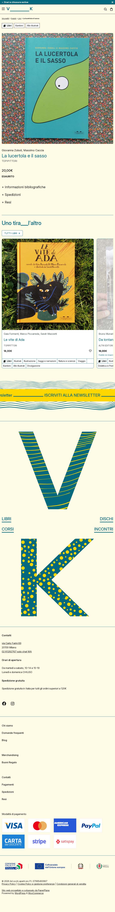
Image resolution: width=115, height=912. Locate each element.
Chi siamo (7, 725)
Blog (4, 740)
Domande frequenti (13, 732)
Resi (8, 202)
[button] (90, 350)
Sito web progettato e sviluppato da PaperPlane (26, 890)
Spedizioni (13, 195)
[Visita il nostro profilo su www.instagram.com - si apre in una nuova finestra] (12, 703)
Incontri (103, 529)
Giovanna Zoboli (12, 150)
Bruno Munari (106, 333)
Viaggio (82, 361)
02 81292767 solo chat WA (17, 651)
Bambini (19, 25)
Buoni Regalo (9, 762)
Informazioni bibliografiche (25, 187)
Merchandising (10, 755)
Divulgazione (33, 366)
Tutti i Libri (11, 233)
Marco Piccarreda (29, 333)
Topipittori (9, 160)
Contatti (6, 777)
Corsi (8, 529)
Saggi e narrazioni (47, 361)
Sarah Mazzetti (48, 333)
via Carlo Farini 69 (11, 643)
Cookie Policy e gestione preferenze (36, 884)
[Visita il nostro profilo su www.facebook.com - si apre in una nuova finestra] (4, 703)
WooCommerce (36, 893)
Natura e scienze (67, 361)
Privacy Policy (9, 884)
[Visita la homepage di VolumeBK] (20, 9)
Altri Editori (106, 345)
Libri (6, 518)
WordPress (20, 893)
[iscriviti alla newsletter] (57, 395)
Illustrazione (29, 361)
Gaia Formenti (11, 333)
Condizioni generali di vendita (71, 884)
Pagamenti (8, 784)
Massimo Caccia (33, 150)
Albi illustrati (32, 25)
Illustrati (17, 361)
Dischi (106, 518)
